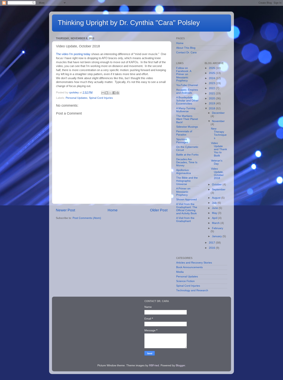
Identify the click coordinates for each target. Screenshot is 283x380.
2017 (212, 242)
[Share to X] (110, 93)
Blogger (180, 365)
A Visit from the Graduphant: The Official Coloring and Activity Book (186, 209)
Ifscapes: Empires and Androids (187, 91)
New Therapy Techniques (219, 133)
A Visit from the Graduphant (185, 220)
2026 (212, 68)
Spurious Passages (182, 141)
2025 (212, 73)
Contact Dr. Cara (186, 52)
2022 (212, 88)
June (215, 208)
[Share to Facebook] (114, 93)
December (218, 112)
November (218, 121)
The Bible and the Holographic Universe (187, 180)
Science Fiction (185, 281)
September (218, 189)
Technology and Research (192, 290)
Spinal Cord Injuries (101, 97)
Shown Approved (186, 199)
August (216, 197)
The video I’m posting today (73, 54)
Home (113, 210)
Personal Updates (76, 97)
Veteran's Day (216, 162)
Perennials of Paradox (184, 133)
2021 (212, 93)
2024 (212, 78)
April (215, 218)
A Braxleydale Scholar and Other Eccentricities (187, 100)
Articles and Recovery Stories (194, 262)
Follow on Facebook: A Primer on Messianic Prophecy (183, 74)
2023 (212, 83)
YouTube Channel (187, 85)
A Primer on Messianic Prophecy (183, 191)
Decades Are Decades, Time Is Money (186, 162)
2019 (212, 103)
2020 (212, 98)
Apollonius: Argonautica (183, 172)
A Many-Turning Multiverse (185, 110)
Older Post (158, 210)
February (217, 228)
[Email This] (103, 93)
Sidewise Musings (187, 126)
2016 (212, 247)
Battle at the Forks (187, 154)
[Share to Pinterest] (118, 93)
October (217, 184)
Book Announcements (189, 267)
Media (180, 271)
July (215, 202)
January (217, 236)
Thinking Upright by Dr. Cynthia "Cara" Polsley (129, 23)
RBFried (154, 365)
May (215, 213)
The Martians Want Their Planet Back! (187, 119)
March (216, 223)
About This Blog (185, 47)
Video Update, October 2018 (217, 173)
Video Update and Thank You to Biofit (219, 149)
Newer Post (65, 210)
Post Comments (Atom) (87, 218)
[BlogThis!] (107, 93)
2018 (212, 108)
